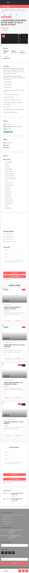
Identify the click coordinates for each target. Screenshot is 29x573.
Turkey (20, 126)
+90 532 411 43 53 (9, 236)
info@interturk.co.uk (9, 239)
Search (14, 563)
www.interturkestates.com (11, 241)
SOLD (18, 9)
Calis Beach (13, 9)
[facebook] (2, 552)
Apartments (7, 9)
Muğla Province (14, 126)
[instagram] (13, 552)
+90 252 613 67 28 (9, 233)
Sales (3, 17)
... (21, 352)
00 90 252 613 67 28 (7, 517)
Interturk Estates (8, 231)
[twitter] (6, 552)
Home (2, 9)
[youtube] (9, 552)
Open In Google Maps (8, 131)
